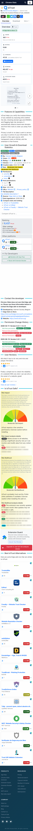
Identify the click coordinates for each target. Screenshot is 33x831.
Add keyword (21, 791)
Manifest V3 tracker (23, 783)
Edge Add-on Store (9, 30)
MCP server (4, 791)
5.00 (15, 160)
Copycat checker (23, 780)
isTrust (7, 239)
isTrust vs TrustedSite (11, 203)
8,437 (9, 223)
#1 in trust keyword (9, 230)
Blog (2, 809)
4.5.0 (11, 163)
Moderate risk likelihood (9, 169)
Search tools (23, 10)
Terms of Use (5, 814)
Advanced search (23, 777)
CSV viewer (21, 786)
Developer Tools (14, 153)
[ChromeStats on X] (10, 821)
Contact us (4, 811)
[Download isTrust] (16, 58)
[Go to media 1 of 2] (15, 108)
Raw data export (6, 794)
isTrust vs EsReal (9, 205)
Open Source (4, 153)
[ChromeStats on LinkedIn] (2, 821)
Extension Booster (6, 785)
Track (15, 27)
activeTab (7, 174)
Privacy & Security (21, 151)
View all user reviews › (8, 385)
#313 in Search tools (8, 228)
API (2, 788)
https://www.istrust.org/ (18, 318)
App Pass (4, 774)
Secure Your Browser (15, 542)
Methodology (5, 806)
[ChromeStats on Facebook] (6, 821)
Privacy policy (22, 189)
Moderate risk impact (15, 167)
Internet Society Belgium (10, 10)
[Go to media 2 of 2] (17, 108)
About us (3, 803)
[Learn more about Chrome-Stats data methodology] (24, 196)
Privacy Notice (5, 817)
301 (9, 158)
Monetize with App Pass (17, 257)
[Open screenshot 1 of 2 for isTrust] (16, 96)
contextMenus (8, 176)
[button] (2, 2)
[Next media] (30, 96)
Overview (5, 21)
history (6, 178)
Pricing (20, 774)
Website (10, 189)
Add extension (22, 789)
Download (16, 21)
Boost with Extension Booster (17, 260)
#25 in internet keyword (10, 232)
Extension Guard (6, 782)
